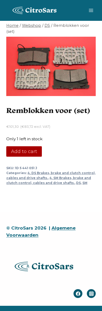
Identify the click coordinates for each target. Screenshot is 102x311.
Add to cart (24, 151)
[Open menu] (91, 10)
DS (78, 183)
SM (84, 183)
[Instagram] (91, 293)
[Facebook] (77, 293)
